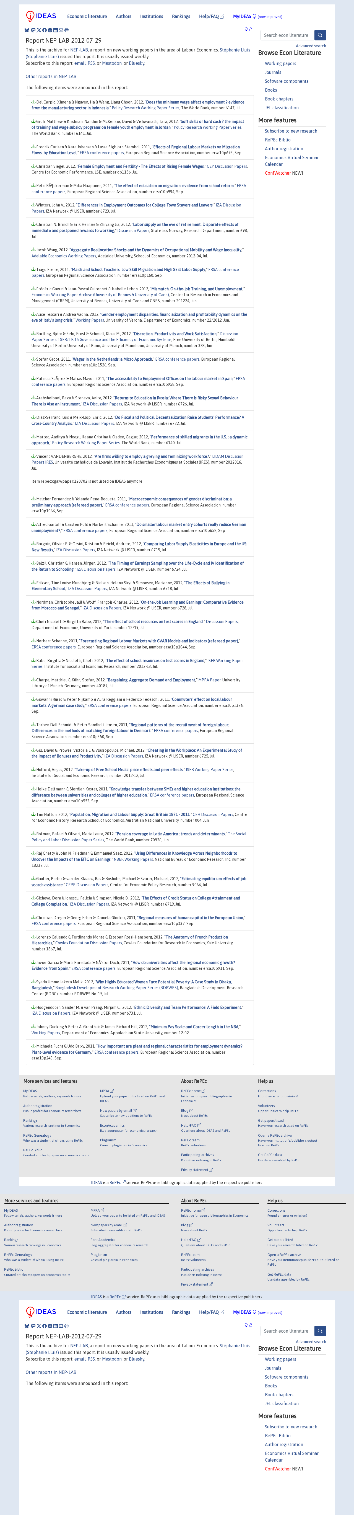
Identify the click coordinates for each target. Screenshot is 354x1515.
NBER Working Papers (133, 859)
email (80, 63)
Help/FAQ (209, 16)
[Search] (320, 35)
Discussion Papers (133, 230)
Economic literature (87, 16)
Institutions (151, 16)
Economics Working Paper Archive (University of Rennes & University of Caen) (100, 295)
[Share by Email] (61, 30)
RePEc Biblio (278, 139)
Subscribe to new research (291, 130)
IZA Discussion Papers (102, 404)
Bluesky (136, 63)
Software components (286, 81)
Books (271, 89)
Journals (273, 72)
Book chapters (279, 98)
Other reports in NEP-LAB (51, 76)
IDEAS (96, 1182)
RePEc (116, 1182)
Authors (123, 16)
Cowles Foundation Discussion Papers (88, 943)
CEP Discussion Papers (227, 166)
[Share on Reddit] (50, 30)
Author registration (284, 148)
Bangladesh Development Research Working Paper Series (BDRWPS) (116, 988)
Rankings (181, 16)
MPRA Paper (209, 680)
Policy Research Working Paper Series (145, 108)
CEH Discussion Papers (213, 814)
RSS (91, 63)
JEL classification (282, 107)
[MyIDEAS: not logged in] (248, 29)
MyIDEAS (257, 16)
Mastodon (112, 63)
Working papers (280, 63)
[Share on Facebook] (44, 30)
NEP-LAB (79, 49)
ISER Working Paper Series (209, 769)
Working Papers (90, 320)
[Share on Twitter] (39, 30)
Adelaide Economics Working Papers (64, 256)
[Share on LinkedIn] (55, 30)
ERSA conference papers (102, 153)
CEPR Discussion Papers (87, 885)
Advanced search (311, 46)
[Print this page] (66, 30)
